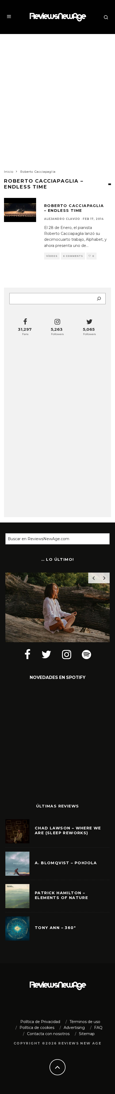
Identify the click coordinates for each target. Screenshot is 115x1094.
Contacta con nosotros (48, 1033)
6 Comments (73, 256)
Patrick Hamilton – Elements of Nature (61, 895)
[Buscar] (99, 298)
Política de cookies (37, 1027)
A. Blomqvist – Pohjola (66, 862)
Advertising (74, 1027)
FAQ (98, 1027)
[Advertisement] (57, 97)
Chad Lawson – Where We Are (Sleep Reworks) (68, 830)
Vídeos (51, 256)
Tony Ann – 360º (55, 927)
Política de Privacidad (40, 1021)
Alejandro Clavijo (62, 219)
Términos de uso (85, 1021)
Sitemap (87, 1033)
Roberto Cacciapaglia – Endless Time (74, 208)
